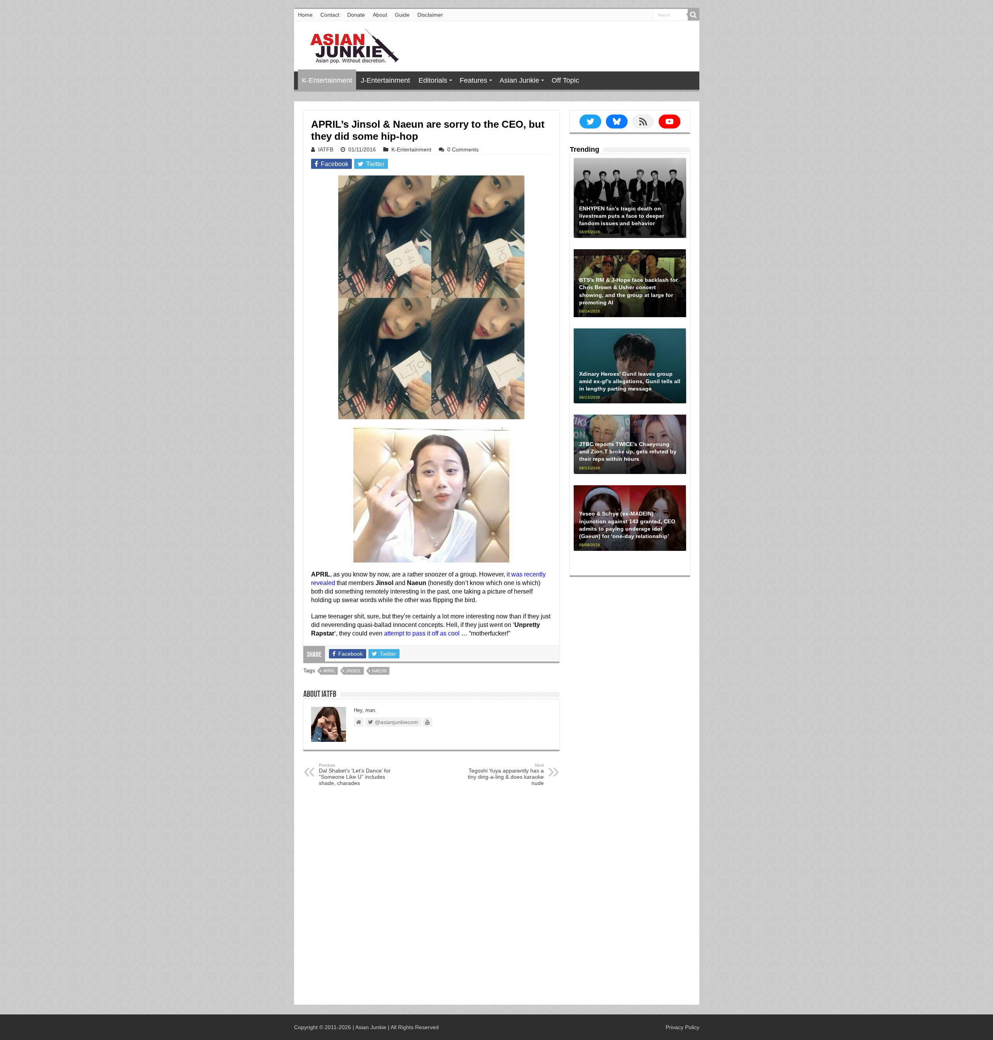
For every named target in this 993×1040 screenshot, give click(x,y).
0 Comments (463, 149)
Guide (402, 15)
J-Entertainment (385, 80)
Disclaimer (430, 15)
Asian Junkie (519, 80)
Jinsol (353, 670)
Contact (329, 15)
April (329, 670)
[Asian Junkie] (350, 44)
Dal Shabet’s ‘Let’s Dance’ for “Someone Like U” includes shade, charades (355, 774)
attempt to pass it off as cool (422, 633)
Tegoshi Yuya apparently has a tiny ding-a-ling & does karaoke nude (506, 774)
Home (305, 15)
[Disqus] (431, 897)
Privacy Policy (682, 1027)
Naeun (379, 670)
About (380, 15)
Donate (356, 15)
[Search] (693, 15)
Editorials (433, 80)
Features (473, 80)
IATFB (325, 149)
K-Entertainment (327, 80)
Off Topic (565, 80)
